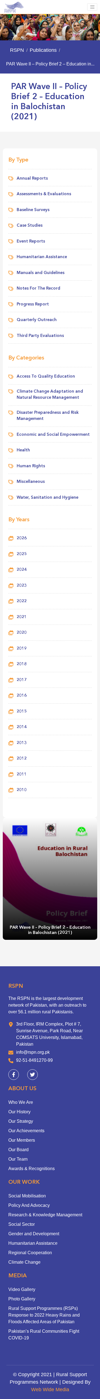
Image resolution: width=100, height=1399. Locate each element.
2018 (22, 664)
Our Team (18, 1159)
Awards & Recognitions (31, 1168)
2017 (22, 680)
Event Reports (31, 241)
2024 (22, 570)
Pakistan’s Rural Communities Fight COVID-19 (43, 1334)
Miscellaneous (31, 482)
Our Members (21, 1140)
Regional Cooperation (30, 1252)
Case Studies (29, 226)
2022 (22, 601)
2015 (22, 712)
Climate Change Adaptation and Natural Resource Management (50, 395)
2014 (22, 727)
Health (23, 450)
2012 (22, 759)
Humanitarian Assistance (42, 257)
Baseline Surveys (33, 210)
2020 (22, 633)
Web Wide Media (50, 1389)
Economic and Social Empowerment (53, 435)
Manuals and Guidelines (40, 273)
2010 (22, 790)
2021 (22, 617)
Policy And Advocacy (29, 1205)
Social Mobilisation (27, 1195)
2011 (22, 774)
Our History (19, 1111)
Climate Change (24, 1262)
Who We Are (20, 1102)
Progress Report (33, 304)
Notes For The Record (38, 289)
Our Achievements (26, 1130)
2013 (22, 743)
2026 (22, 538)
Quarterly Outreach (37, 320)
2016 (22, 696)
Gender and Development (33, 1233)
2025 (22, 554)
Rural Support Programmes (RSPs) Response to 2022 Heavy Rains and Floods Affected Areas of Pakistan (44, 1315)
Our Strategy (20, 1121)
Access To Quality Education (46, 377)
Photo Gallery (21, 1299)
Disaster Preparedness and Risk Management (48, 416)
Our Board (18, 1149)
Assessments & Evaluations (44, 194)
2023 (22, 586)
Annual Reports (32, 179)
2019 (22, 649)
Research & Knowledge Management (45, 1214)
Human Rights (31, 466)
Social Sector (21, 1224)
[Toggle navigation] (92, 7)
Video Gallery (21, 1289)
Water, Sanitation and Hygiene (47, 498)
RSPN (17, 50)
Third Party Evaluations (40, 336)
